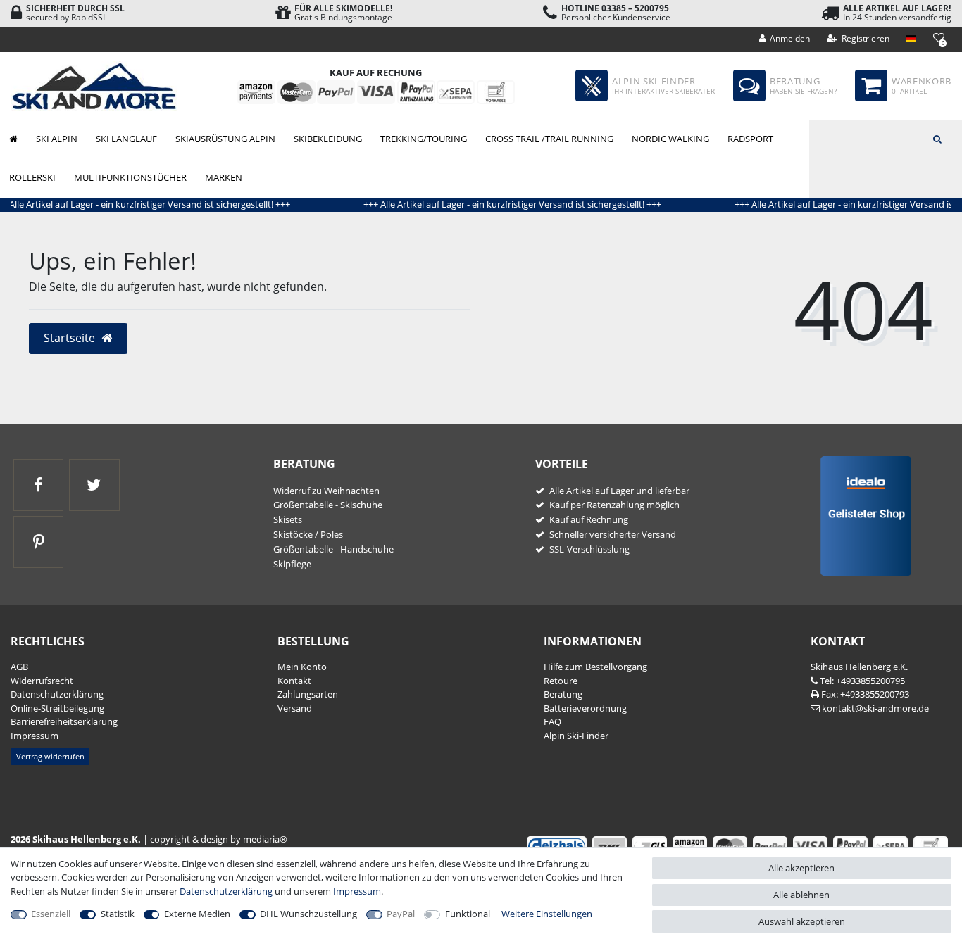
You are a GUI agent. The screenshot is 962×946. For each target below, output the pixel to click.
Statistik (118, 913)
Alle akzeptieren (801, 868)
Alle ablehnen (801, 894)
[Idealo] (861, 515)
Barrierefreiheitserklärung (64, 721)
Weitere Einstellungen (546, 913)
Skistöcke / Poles (308, 534)
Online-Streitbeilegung (57, 708)
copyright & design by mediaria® (218, 839)
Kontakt (294, 680)
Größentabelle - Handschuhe (333, 549)
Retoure (560, 680)
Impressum (34, 735)
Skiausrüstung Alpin (225, 138)
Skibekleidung (328, 138)
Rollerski (32, 177)
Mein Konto (302, 666)
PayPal (401, 913)
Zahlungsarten (307, 694)
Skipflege (292, 563)
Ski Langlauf (126, 138)
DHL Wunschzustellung (308, 913)
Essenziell (50, 913)
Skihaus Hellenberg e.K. (859, 666)
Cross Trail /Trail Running (549, 138)
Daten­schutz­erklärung (57, 694)
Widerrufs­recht (42, 680)
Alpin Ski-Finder (576, 735)
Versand (294, 708)
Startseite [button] (71, 338)
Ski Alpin (56, 138)
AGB (19, 666)
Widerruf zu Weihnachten (326, 490)
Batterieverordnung (585, 708)
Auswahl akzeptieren (801, 921)
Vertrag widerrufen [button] (50, 756)
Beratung (563, 694)
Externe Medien (197, 913)
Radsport (750, 138)
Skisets (287, 519)
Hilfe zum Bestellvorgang (595, 666)
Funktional (467, 913)
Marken (223, 177)
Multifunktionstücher (130, 177)
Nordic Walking (670, 138)
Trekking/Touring (423, 138)
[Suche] (937, 138)
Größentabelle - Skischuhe (327, 504)
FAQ (552, 721)
